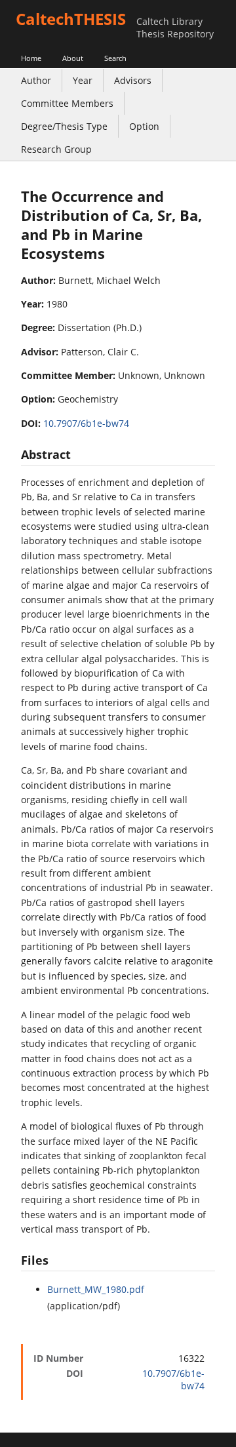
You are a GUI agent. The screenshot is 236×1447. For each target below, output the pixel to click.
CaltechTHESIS (71, 19)
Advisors (132, 80)
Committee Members (67, 103)
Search (115, 58)
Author (36, 80)
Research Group (56, 149)
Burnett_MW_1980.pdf (95, 1289)
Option (144, 126)
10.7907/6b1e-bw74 (86, 423)
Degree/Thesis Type (64, 126)
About (72, 58)
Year (82, 80)
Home (31, 58)
